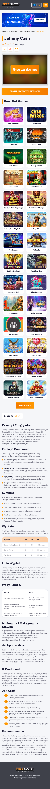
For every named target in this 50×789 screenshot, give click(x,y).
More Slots (25, 405)
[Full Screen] (16, 49)
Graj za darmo (25, 69)
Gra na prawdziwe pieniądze (25, 91)
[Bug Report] (10, 49)
